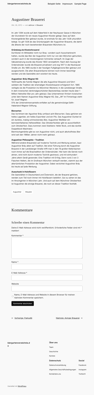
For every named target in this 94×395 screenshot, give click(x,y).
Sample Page (80, 4)
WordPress (22, 386)
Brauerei (40, 25)
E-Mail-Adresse (19, 273)
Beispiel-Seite (54, 4)
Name (14, 262)
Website (15, 284)
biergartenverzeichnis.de (19, 4)
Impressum (67, 4)
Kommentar (17, 235)
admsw (31, 25)
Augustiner (17, 192)
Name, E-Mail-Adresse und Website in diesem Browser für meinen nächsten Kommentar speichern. (44, 296)
